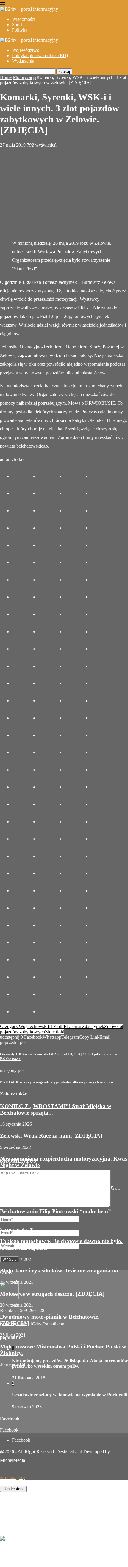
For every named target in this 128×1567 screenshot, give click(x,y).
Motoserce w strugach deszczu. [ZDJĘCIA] (52, 1294)
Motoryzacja (24, 77)
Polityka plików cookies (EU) (40, 55)
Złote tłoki (54, 1031)
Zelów (110, 1026)
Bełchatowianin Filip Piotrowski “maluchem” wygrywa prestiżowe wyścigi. (55, 1214)
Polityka (19, 29)
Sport (17, 24)
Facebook (9, 1429)
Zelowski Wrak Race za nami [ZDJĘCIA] (51, 1136)
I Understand (13, 1489)
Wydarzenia (23, 60)
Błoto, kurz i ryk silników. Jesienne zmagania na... (61, 1270)
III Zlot (54, 1026)
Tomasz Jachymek (87, 1026)
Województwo (25, 50)
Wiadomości (23, 19)
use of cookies (109, 1482)
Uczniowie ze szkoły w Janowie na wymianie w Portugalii (69, 1394)
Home (6, 77)
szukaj (64, 71)
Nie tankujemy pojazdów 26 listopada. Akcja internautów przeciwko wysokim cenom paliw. (70, 1363)
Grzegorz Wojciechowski (24, 1026)
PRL (65, 1026)
